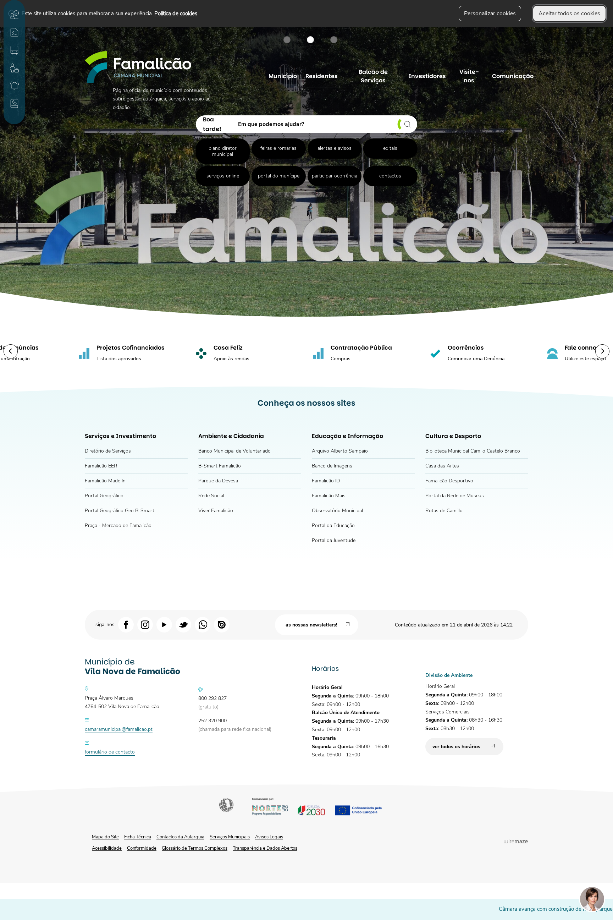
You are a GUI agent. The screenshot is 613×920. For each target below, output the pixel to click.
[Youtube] (164, 624)
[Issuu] (222, 624)
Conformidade (141, 848)
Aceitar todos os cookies (569, 13)
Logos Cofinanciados (323, 807)
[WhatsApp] (203, 624)
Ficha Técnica (137, 837)
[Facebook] (126, 624)
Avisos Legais (269, 837)
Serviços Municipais (230, 837)
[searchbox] (325, 124)
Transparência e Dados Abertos (265, 848)
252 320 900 (212, 720)
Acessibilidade (227, 806)
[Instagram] (145, 624)
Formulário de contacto (110, 752)
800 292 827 (212, 698)
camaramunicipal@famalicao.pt (119, 729)
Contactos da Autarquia (180, 837)
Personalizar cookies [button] (490, 13)
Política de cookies (175, 13)
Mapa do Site (105, 837)
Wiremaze (515, 841)
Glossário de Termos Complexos (194, 848)
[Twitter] (183, 624)
